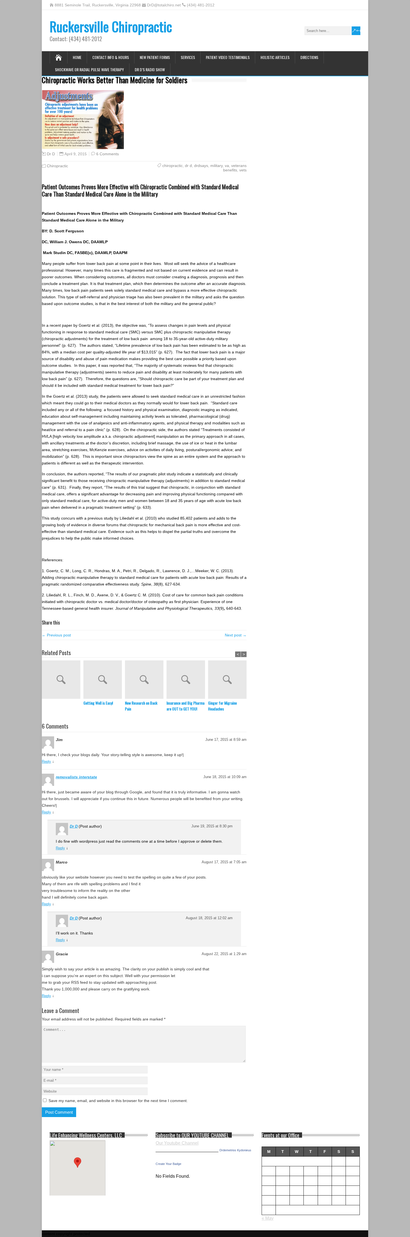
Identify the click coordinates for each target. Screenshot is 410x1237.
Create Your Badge (168, 1163)
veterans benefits (235, 167)
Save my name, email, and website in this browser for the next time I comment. (118, 1100)
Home (77, 57)
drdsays (201, 165)
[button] (77, 1162)
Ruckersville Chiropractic (111, 26)
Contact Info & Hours (110, 57)
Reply (46, 761)
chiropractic (172, 165)
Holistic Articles (275, 57)
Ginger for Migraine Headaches (222, 706)
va (227, 165)
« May (268, 1218)
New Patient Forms (155, 57)
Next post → (236, 635)
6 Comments (107, 154)
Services (188, 57)
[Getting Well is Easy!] (104, 680)
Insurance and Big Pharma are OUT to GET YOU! (185, 706)
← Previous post (56, 635)
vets (243, 170)
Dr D (51, 154)
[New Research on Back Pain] (146, 680)
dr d (188, 165)
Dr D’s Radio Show (150, 69)
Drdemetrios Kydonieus (235, 1150)
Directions (309, 57)
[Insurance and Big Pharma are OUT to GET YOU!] (187, 680)
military (216, 165)
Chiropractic (57, 166)
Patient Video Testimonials (228, 57)
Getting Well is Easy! (98, 703)
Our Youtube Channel (177, 1143)
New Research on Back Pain (141, 706)
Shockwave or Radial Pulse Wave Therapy (89, 69)
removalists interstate (76, 777)
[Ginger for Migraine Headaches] (229, 680)
